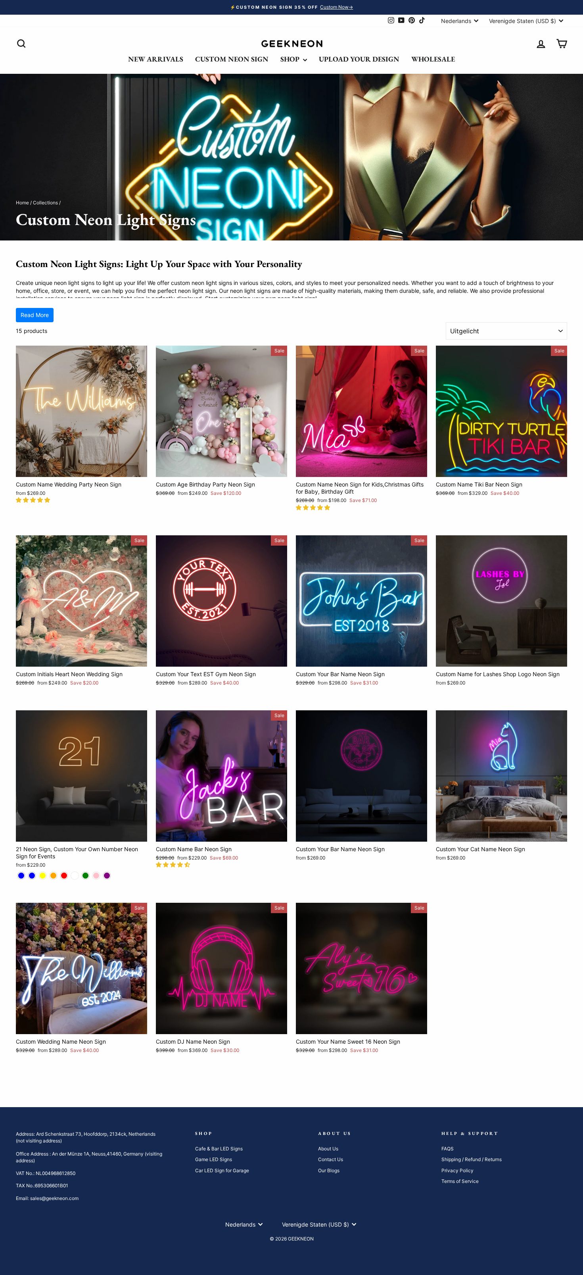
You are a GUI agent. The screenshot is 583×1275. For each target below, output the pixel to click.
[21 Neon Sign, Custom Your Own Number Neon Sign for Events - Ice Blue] (32, 875)
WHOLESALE (433, 58)
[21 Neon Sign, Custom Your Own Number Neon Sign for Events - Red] (64, 875)
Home (22, 203)
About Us (328, 1149)
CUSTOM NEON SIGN (231, 58)
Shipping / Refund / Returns (471, 1159)
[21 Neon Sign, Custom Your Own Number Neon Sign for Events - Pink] (96, 875)
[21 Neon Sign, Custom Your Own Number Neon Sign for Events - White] (75, 875)
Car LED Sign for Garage (222, 1170)
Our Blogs (328, 1170)
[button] (34, 499)
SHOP (290, 58)
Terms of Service (460, 1181)
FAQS (447, 1149)
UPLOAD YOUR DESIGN (359, 58)
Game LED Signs (213, 1159)
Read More (35, 315)
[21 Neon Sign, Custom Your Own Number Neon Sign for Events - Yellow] (42, 875)
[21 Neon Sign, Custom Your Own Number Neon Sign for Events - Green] (85, 875)
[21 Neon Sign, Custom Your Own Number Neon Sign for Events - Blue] (21, 875)
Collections (45, 203)
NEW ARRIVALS (155, 58)
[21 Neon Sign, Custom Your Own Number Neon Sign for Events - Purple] (107, 875)
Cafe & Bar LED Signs (219, 1149)
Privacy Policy (457, 1170)
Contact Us (330, 1159)
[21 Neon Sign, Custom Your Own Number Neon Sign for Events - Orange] (53, 875)
